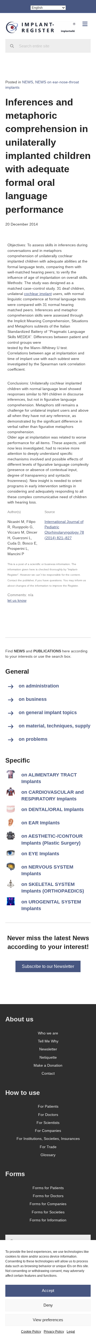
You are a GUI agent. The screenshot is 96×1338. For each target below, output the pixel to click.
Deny (48, 1305)
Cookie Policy (31, 1331)
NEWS (27, 82)
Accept (48, 1290)
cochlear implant (38, 294)
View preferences (48, 1319)
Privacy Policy (54, 1331)
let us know (16, 600)
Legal (71, 1331)
